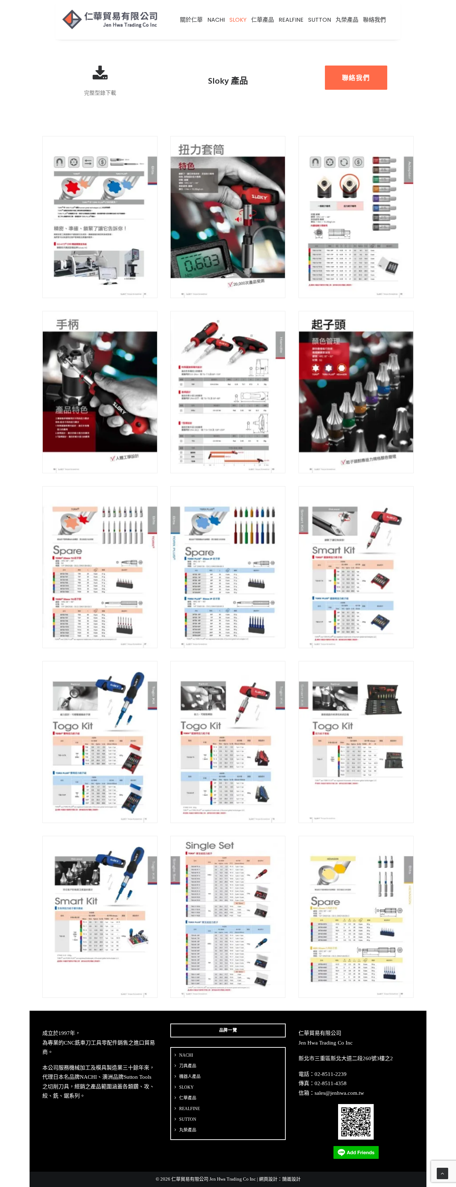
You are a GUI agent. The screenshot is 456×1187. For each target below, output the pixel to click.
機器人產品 (190, 1076)
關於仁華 (191, 20)
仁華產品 (262, 20)
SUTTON (319, 20)
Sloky (238, 20)
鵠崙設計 (291, 1179)
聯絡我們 (374, 20)
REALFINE (291, 20)
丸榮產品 (347, 20)
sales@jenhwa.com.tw (339, 1093)
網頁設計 (268, 1179)
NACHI (216, 20)
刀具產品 (187, 1065)
